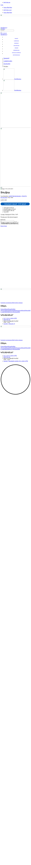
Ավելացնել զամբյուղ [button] (9, 233)
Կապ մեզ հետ (7, 7)
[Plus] (16, 221)
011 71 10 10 (4, 33)
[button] (15, 394)
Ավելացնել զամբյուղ (9, 223)
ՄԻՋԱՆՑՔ (16, 47)
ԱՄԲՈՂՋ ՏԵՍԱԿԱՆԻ (15, 196)
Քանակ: (3, 219)
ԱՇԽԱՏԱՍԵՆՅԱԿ (16, 50)
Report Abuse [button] (4, 226)
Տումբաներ (6, 63)
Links (2, 5)
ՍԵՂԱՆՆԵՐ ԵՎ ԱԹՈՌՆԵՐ (16, 52)
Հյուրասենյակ (5, 310)
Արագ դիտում (7, 236)
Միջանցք (12, 310)
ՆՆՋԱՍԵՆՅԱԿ (16, 40)
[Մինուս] (14, 221)
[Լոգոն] (3, 29)
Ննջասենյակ (4, 309)
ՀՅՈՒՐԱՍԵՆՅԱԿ (16, 45)
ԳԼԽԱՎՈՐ (16, 38)
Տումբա (6, 239)
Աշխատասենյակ (20, 310)
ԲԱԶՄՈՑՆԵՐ (16, 43)
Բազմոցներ (11, 309)
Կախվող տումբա (9, 283)
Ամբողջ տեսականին (13, 312)
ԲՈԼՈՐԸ (24, 196)
